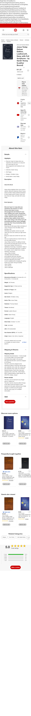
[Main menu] (3, 30)
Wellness (14, 10)
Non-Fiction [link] (11, 537)
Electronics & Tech (18, 12)
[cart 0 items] (27, 30)
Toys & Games (9, 12)
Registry (7, 22)
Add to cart (20, 78)
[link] (21, 67)
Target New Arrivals (5, 1)
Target (2, 40)
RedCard (11, 22)
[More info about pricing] (28, 70)
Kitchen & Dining (20, 4)
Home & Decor (11, 4)
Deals (5, 17)
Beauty (11, 8)
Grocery (11, 6)
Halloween (11, 2)
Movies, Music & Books (10, 13)
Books (21, 40)
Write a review (15, 567)
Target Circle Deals (19, 19)
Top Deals (11, 19)
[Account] (23, 30)
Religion (9, 41)
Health (10, 10)
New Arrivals (17, 17)
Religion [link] (4, 537)
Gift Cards (6, 15)
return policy (12, 389)
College (6, 2)
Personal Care (17, 8)
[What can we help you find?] (15, 34)
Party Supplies (21, 13)
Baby (7, 8)
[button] (21, 67)
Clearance (10, 17)
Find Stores (25, 22)
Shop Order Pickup (7, 21)
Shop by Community (14, 15)
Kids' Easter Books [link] (21, 537)
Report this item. (24, 342)
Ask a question (9, 401)
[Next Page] (29, 431)
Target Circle (18, 22)
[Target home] (15, 30)
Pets (6, 10)
